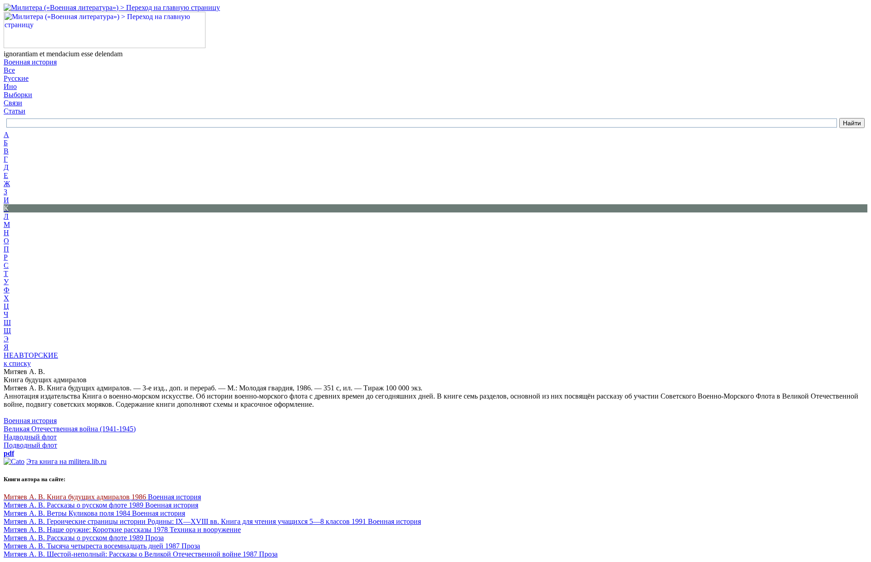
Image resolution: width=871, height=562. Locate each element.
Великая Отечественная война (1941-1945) (70, 429)
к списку (17, 363)
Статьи (14, 111)
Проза (154, 538)
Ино (10, 86)
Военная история (30, 62)
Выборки (18, 95)
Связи (13, 103)
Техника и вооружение (205, 529)
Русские (16, 78)
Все (9, 70)
